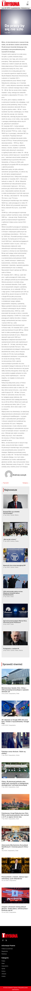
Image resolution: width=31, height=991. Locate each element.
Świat (12, 596)
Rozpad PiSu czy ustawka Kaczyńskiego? (11, 512)
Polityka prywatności (7, 948)
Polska (17, 541)
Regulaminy (5, 951)
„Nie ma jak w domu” (9, 539)
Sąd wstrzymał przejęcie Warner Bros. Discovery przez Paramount (15, 621)
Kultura (12, 541)
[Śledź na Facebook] (3, 940)
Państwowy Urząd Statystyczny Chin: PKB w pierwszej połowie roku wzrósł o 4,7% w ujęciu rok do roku (15, 815)
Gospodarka (12, 693)
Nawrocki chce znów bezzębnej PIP (14, 565)
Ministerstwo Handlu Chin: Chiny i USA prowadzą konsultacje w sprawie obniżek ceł (15, 689)
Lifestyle (4, 973)
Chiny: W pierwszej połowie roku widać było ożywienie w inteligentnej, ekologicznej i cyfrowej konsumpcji (15, 783)
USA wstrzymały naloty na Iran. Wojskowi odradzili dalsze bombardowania (13, 593)
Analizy (4, 976)
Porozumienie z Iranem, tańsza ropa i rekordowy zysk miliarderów (15, 877)
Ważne (16, 515)
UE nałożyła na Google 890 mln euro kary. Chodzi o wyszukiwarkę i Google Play (15, 721)
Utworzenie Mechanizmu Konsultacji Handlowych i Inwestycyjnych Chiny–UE (15, 846)
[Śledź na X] (6, 940)
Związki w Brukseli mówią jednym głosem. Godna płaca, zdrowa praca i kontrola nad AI (15, 908)
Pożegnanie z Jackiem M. (11, 648)
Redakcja (4, 954)
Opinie (12, 515)
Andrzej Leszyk (19, 475)
